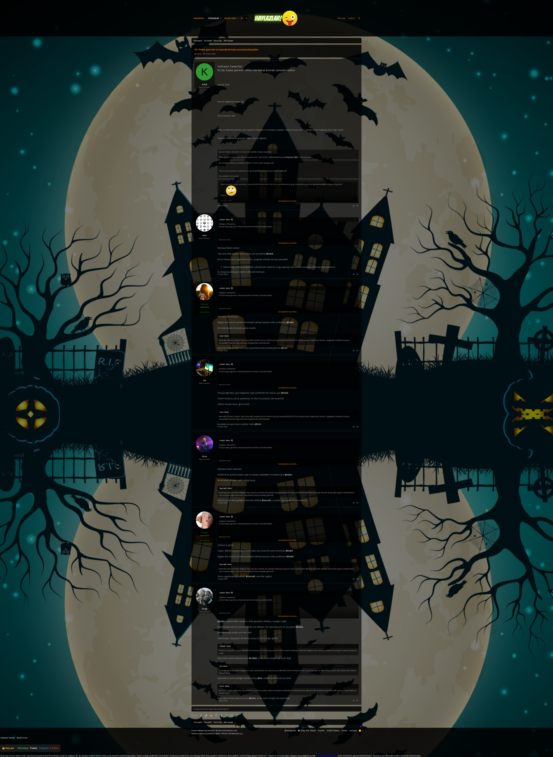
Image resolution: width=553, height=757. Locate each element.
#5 (357, 502)
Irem (204, 235)
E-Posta (54, 748)
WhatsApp (23, 748)
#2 (357, 274)
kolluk (199, 53)
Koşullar (321, 730)
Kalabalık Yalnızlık (8, 738)
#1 (357, 205)
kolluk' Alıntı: (225, 219)
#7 (357, 700)
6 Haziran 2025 (291, 157)
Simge (204, 608)
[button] (220, 18)
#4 (357, 426)
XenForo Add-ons (199, 733)
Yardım (344, 730)
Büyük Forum (22, 738)
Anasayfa (199, 18)
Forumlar (213, 18)
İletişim (313, 730)
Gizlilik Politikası (333, 730)
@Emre (252, 698)
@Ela (259, 678)
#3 (357, 350)
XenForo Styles (214, 733)
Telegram (44, 748)
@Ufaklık (253, 658)
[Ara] (359, 18)
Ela (204, 380)
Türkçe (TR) (304, 730)
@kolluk (269, 253)
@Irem (284, 348)
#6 (357, 579)
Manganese (291, 730)
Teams (33, 748)
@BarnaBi (266, 500)
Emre (204, 456)
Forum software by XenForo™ (214, 730)
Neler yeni (230, 18)
